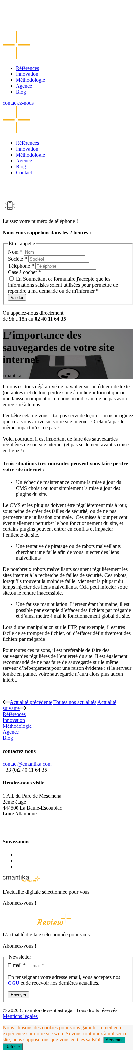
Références (27, 68)
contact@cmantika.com (27, 764)
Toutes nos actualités (74, 702)
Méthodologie (30, 80)
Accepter (114, 1040)
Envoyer (18, 994)
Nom (15, 252)
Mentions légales (20, 1016)
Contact (24, 172)
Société (17, 259)
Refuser (12, 1046)
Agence (24, 86)
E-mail (17, 965)
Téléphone (21, 266)
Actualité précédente (31, 702)
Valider (17, 297)
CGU (13, 983)
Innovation (27, 74)
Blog (21, 92)
